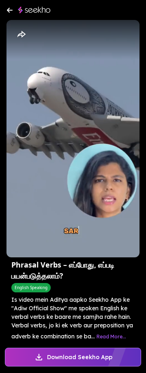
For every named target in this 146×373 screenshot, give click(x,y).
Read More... (111, 337)
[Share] (21, 34)
